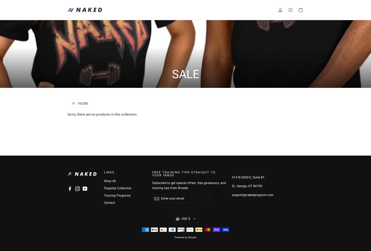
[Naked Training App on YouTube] (85, 188)
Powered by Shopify (185, 237)
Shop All (110, 181)
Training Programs (117, 195)
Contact (109, 203)
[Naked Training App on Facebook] (70, 188)
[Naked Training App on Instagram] (77, 188)
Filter (82, 103)
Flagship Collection (118, 188)
